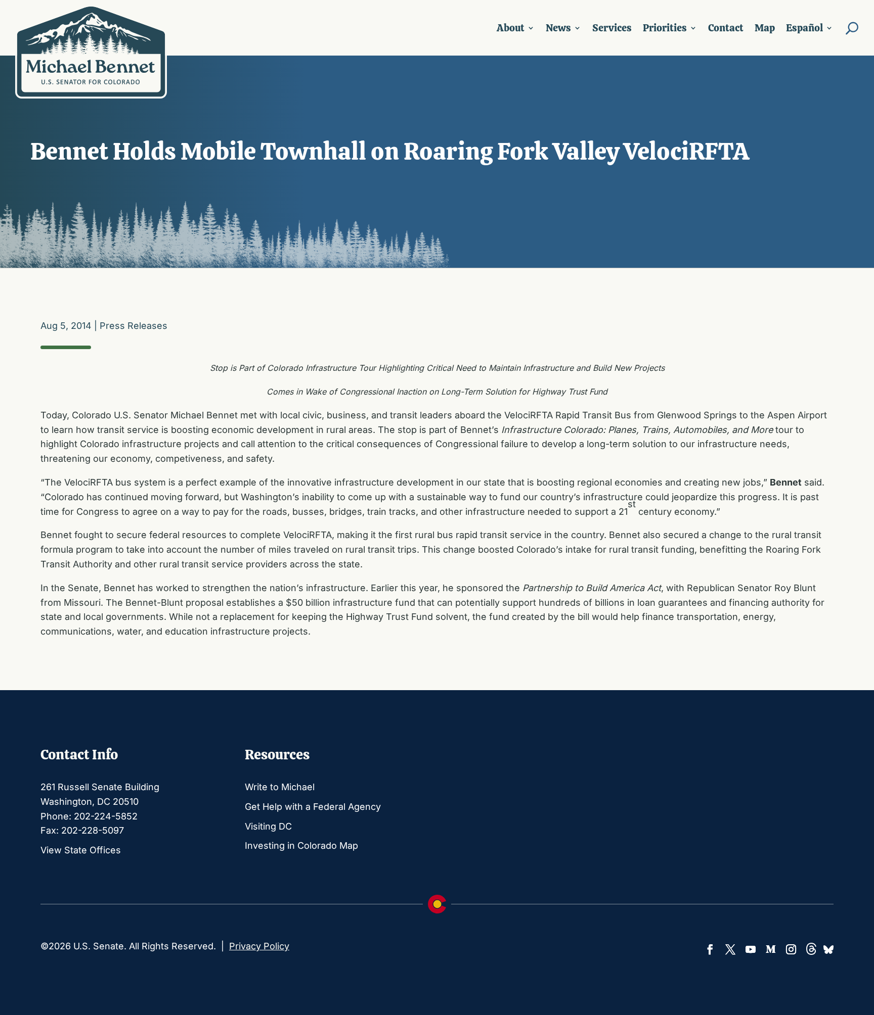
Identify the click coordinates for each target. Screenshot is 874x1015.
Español (804, 27)
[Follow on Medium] (771, 949)
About (511, 27)
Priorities (665, 27)
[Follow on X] (730, 949)
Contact (726, 27)
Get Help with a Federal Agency (313, 806)
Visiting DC (268, 826)
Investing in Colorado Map (301, 845)
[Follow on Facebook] (710, 949)
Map (765, 27)
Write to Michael (280, 787)
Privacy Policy (259, 946)
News (558, 27)
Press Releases (133, 325)
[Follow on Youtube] (750, 949)
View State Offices (80, 850)
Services (612, 27)
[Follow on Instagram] (791, 949)
